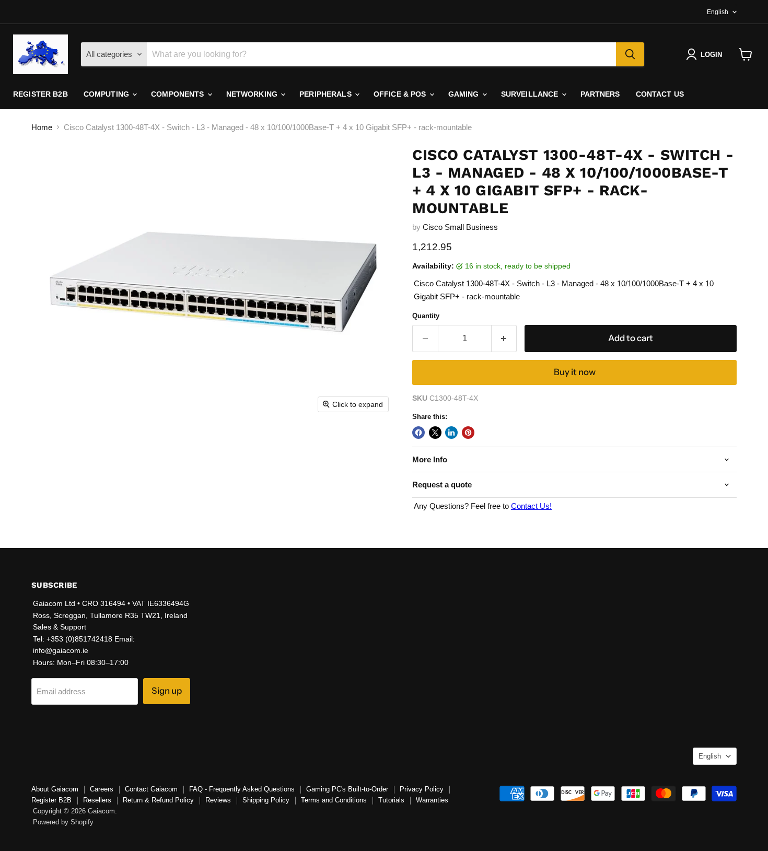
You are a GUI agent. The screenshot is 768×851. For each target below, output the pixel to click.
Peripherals (326, 94)
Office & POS (401, 94)
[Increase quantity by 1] (504, 338)
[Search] (630, 54)
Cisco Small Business (460, 227)
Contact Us (660, 94)
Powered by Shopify (63, 822)
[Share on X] (435, 432)
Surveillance (531, 94)
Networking (253, 94)
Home (41, 127)
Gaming (464, 94)
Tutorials (391, 800)
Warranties (432, 800)
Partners (600, 94)
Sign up (167, 690)
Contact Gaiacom (151, 789)
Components (178, 94)
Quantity (425, 316)
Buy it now (575, 372)
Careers (101, 789)
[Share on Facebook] (418, 432)
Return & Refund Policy (158, 800)
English (717, 12)
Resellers (97, 800)
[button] (706, 54)
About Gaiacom (54, 789)
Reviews (218, 800)
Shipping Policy (265, 800)
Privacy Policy (422, 789)
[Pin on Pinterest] (468, 432)
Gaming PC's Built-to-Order (347, 789)
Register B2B (40, 94)
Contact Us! (531, 506)
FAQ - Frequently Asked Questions (242, 789)
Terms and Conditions (334, 800)
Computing (107, 94)
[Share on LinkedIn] (451, 432)
